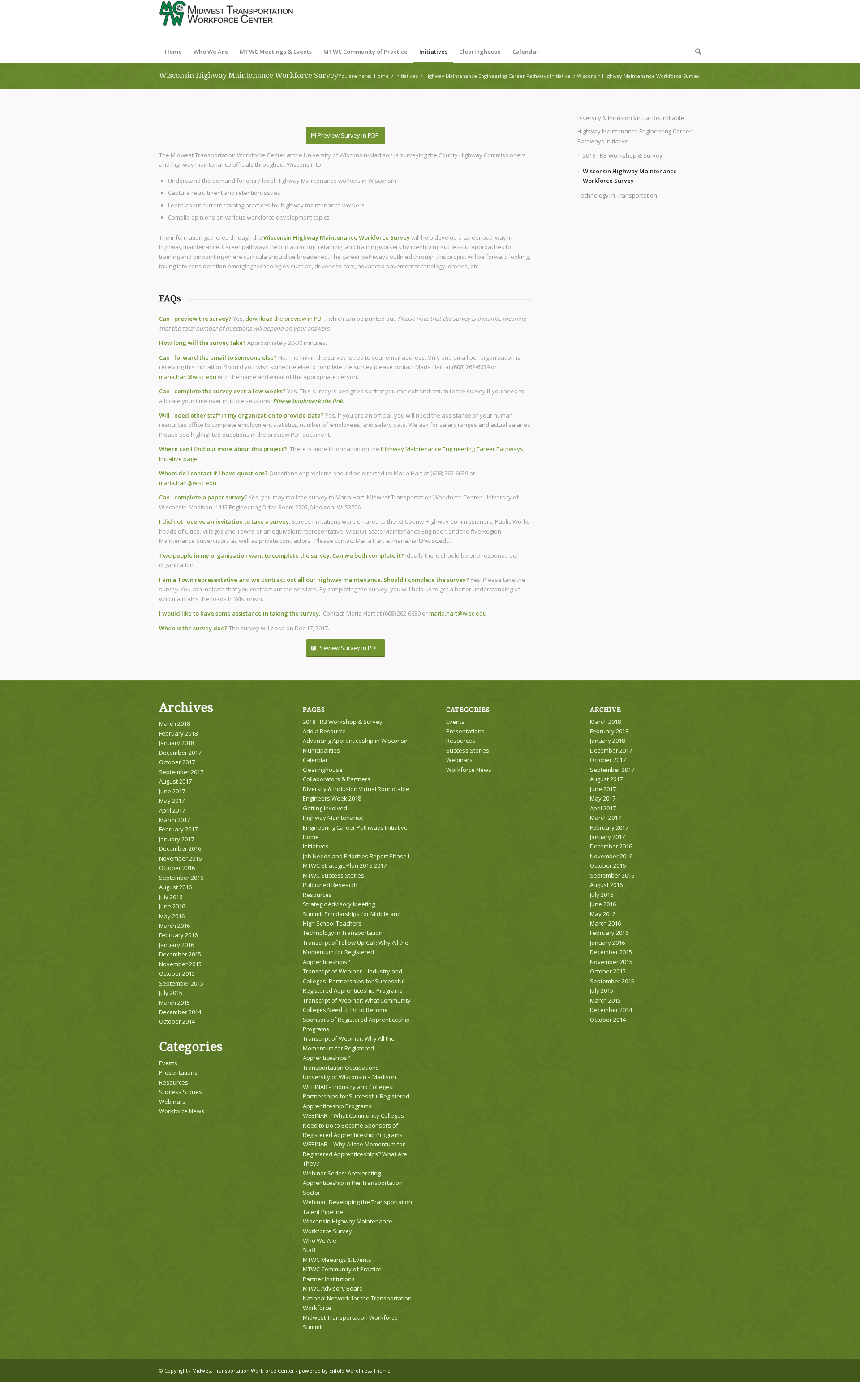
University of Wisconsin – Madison (349, 1077)
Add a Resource (324, 731)
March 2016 (174, 925)
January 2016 (176, 945)
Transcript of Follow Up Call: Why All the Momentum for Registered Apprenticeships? (355, 952)
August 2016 (175, 887)
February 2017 (178, 829)
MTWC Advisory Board (333, 1288)
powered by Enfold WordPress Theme (345, 1370)
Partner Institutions (329, 1279)
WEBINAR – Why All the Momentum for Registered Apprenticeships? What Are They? (355, 1153)
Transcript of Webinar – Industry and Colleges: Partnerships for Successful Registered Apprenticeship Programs (353, 981)
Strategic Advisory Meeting (339, 904)
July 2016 (170, 897)
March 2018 (174, 723)
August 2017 (175, 781)
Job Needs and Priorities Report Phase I (356, 856)
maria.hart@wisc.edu (187, 377)
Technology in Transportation (617, 195)
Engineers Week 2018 (332, 798)
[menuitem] (173, 51)
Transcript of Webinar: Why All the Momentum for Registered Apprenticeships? (349, 1048)
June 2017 (172, 791)
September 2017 (181, 772)
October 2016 (177, 868)
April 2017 (172, 810)
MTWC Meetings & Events (337, 1260)
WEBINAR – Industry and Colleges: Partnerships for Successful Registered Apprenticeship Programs (356, 1096)
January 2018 (176, 743)
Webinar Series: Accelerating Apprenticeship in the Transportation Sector (353, 1183)
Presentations (178, 1072)
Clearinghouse (323, 770)
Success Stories (180, 1092)
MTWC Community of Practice (342, 1269)
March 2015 (174, 1003)
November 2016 (180, 858)
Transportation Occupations (341, 1067)
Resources (173, 1082)
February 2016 (178, 935)
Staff (309, 1250)
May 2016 (172, 916)
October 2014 (177, 1021)
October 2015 (177, 973)
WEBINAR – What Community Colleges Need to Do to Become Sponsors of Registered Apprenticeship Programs (353, 1125)
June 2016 (172, 906)
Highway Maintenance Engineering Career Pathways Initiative (634, 136)
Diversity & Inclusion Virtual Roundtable (630, 118)
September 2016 (181, 878)
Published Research (330, 885)
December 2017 (180, 753)
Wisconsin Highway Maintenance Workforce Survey (248, 75)
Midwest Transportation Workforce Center (243, 1370)
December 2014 (180, 1012)
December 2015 (180, 954)
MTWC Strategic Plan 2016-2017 (345, 865)
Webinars (172, 1102)
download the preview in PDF (284, 318)
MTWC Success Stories (333, 875)
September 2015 (181, 983)
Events (168, 1063)
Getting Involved (325, 808)
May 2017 (172, 800)
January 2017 (176, 839)
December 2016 (180, 848)
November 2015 (180, 964)
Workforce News (181, 1111)
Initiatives (316, 846)
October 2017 (177, 762)
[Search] (695, 51)
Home (311, 837)
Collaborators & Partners (336, 779)
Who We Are (319, 1240)
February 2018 (178, 733)
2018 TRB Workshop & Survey (622, 155)
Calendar (315, 760)
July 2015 (170, 993)
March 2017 (174, 820)
